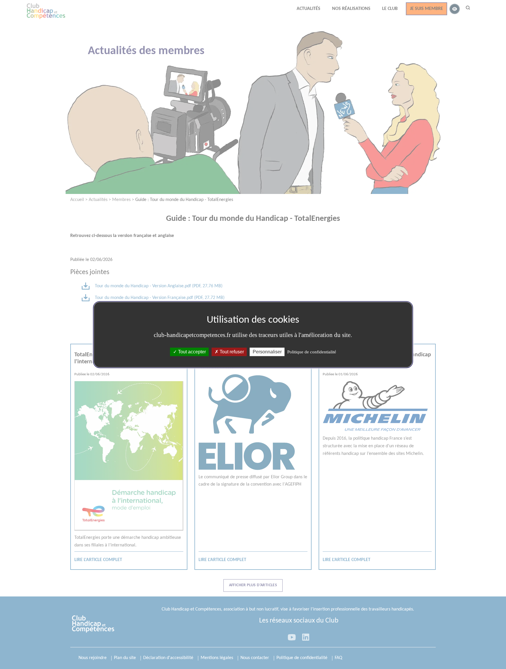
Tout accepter (191, 351)
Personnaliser (267, 351)
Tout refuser (231, 351)
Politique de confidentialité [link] (311, 352)
